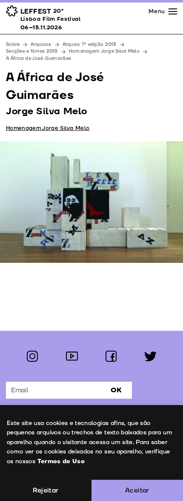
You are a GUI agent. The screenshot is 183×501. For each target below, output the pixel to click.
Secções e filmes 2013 (32, 51)
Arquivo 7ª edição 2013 (90, 44)
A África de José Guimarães (39, 58)
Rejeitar (45, 490)
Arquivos (41, 44)
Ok (116, 390)
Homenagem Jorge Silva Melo (104, 51)
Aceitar (137, 490)
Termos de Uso (61, 461)
